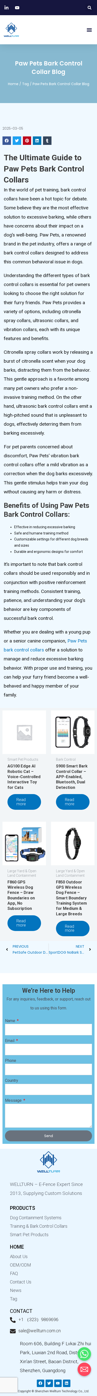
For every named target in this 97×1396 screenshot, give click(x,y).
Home (13, 83)
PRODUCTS (22, 1208)
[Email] (84, 1369)
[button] (89, 7)
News (15, 1290)
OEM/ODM (20, 1265)
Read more (21, 801)
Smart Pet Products (29, 1234)
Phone (10, 1060)
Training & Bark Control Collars (38, 1226)
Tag (25, 83)
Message (14, 1100)
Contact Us (20, 1281)
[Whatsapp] (84, 1354)
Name (10, 1020)
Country (11, 1080)
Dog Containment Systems (35, 1217)
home (17, 1247)
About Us (19, 1256)
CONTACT (21, 1311)
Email (10, 1040)
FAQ (14, 1273)
